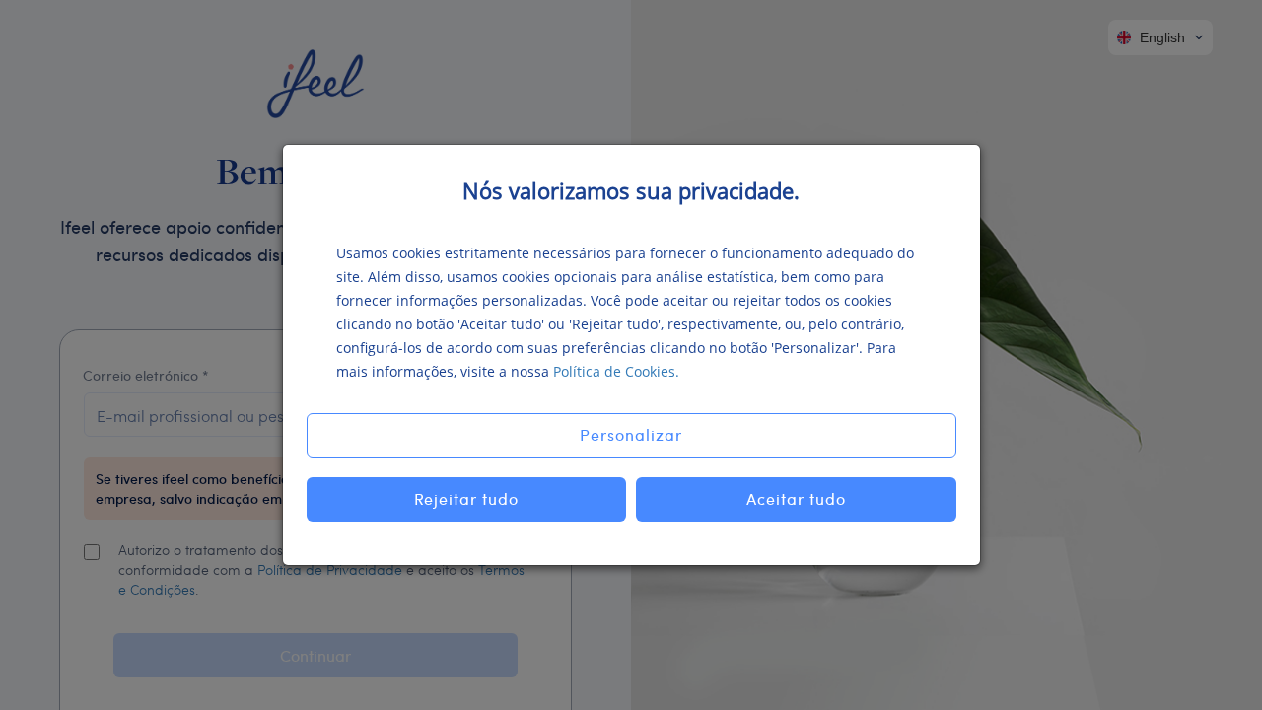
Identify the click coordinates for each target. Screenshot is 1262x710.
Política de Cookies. (616, 371)
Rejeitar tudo (467, 498)
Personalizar (631, 434)
